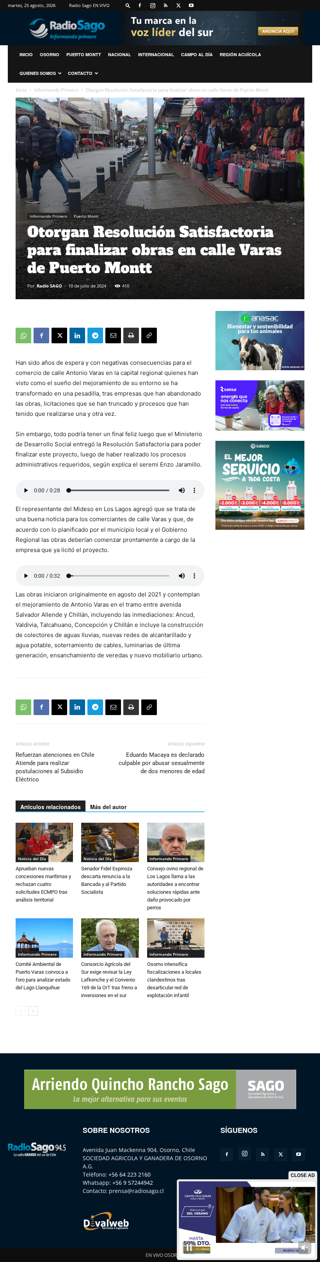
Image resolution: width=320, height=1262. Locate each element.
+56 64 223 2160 (129, 1174)
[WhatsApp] (23, 335)
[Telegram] (95, 335)
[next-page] (33, 1011)
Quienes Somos (38, 73)
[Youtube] (191, 5)
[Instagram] (152, 5)
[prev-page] (20, 1011)
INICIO (26, 54)
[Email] (113, 335)
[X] (178, 5)
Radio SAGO (49, 286)
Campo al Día (197, 54)
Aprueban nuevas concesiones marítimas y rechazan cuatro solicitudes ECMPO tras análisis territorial (43, 884)
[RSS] (165, 5)
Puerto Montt (83, 54)
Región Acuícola (240, 54)
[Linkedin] (77, 335)
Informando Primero (56, 90)
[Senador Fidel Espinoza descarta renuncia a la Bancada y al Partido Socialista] (110, 842)
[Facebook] (140, 5)
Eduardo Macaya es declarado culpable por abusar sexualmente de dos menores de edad (161, 763)
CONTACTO (80, 73)
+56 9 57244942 (132, 1182)
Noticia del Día (32, 858)
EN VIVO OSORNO (165, 1255)
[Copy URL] (149, 335)
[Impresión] (131, 335)
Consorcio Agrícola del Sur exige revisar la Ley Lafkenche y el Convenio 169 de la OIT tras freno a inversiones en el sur (109, 979)
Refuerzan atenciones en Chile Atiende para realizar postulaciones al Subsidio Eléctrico (55, 767)
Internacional (156, 54)
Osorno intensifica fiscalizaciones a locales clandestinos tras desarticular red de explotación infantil (174, 979)
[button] (128, 5)
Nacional (119, 54)
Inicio (21, 90)
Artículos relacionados (50, 807)
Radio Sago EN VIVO (89, 5)
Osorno (49, 54)
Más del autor (108, 807)
